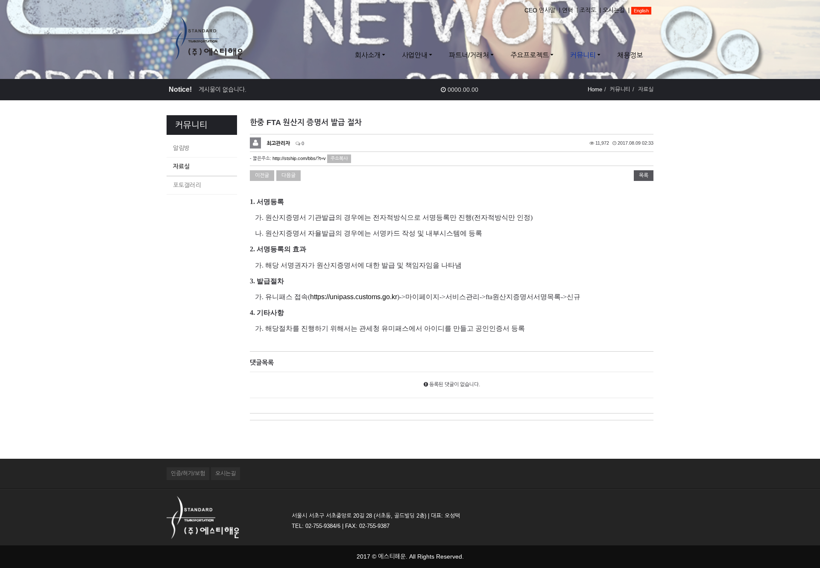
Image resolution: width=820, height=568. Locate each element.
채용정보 (630, 55)
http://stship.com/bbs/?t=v (299, 158)
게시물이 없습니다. (222, 89)
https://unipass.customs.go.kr (353, 296)
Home (595, 89)
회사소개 (368, 55)
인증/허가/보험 (188, 473)
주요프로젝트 (529, 55)
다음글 (288, 175)
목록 (643, 175)
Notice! (180, 89)
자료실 (181, 166)
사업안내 (415, 55)
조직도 (588, 10)
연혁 (567, 10)
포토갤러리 (187, 185)
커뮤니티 (583, 55)
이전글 (262, 175)
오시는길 (614, 10)
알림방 (181, 148)
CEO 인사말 (540, 10)
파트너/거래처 (469, 55)
